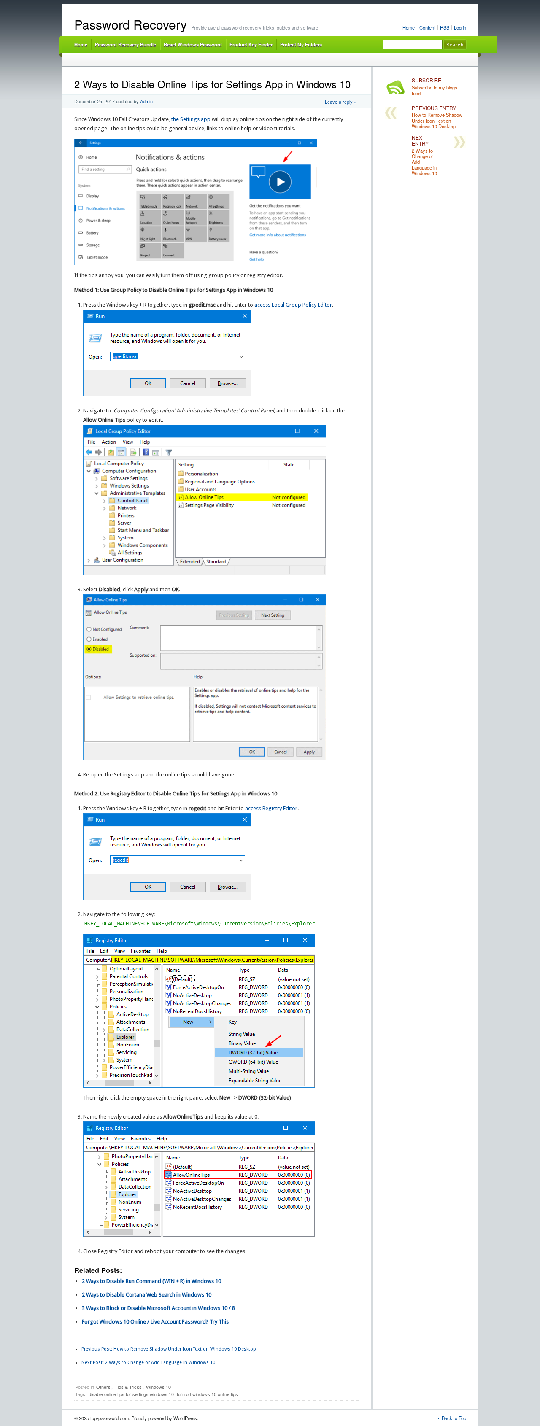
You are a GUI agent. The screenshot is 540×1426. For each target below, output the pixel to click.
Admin (146, 101)
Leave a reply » (340, 101)
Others (103, 1386)
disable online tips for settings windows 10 (131, 1394)
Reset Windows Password (193, 44)
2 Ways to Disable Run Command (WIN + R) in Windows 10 (151, 1281)
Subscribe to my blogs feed (434, 87)
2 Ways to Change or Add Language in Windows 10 (148, 1362)
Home (408, 27)
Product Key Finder (251, 44)
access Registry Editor (271, 808)
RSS (444, 27)
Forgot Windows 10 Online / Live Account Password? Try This (155, 1321)
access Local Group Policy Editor (293, 305)
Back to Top (454, 1418)
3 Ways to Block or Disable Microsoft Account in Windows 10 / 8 (158, 1308)
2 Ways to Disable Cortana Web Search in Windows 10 (146, 1294)
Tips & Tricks (128, 1386)
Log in (460, 27)
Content (427, 27)
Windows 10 (158, 1386)
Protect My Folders (301, 44)
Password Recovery (130, 24)
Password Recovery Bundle (125, 44)
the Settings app (191, 119)
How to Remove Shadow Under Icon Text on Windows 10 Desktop (168, 1349)
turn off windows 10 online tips (207, 1394)
